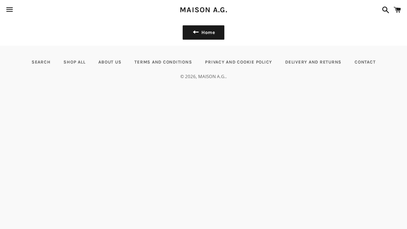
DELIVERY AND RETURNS (313, 62)
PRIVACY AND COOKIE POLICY (238, 62)
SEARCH (41, 62)
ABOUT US (109, 62)
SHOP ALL (74, 62)
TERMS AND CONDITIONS (163, 62)
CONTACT (365, 62)
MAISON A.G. (203, 9)
